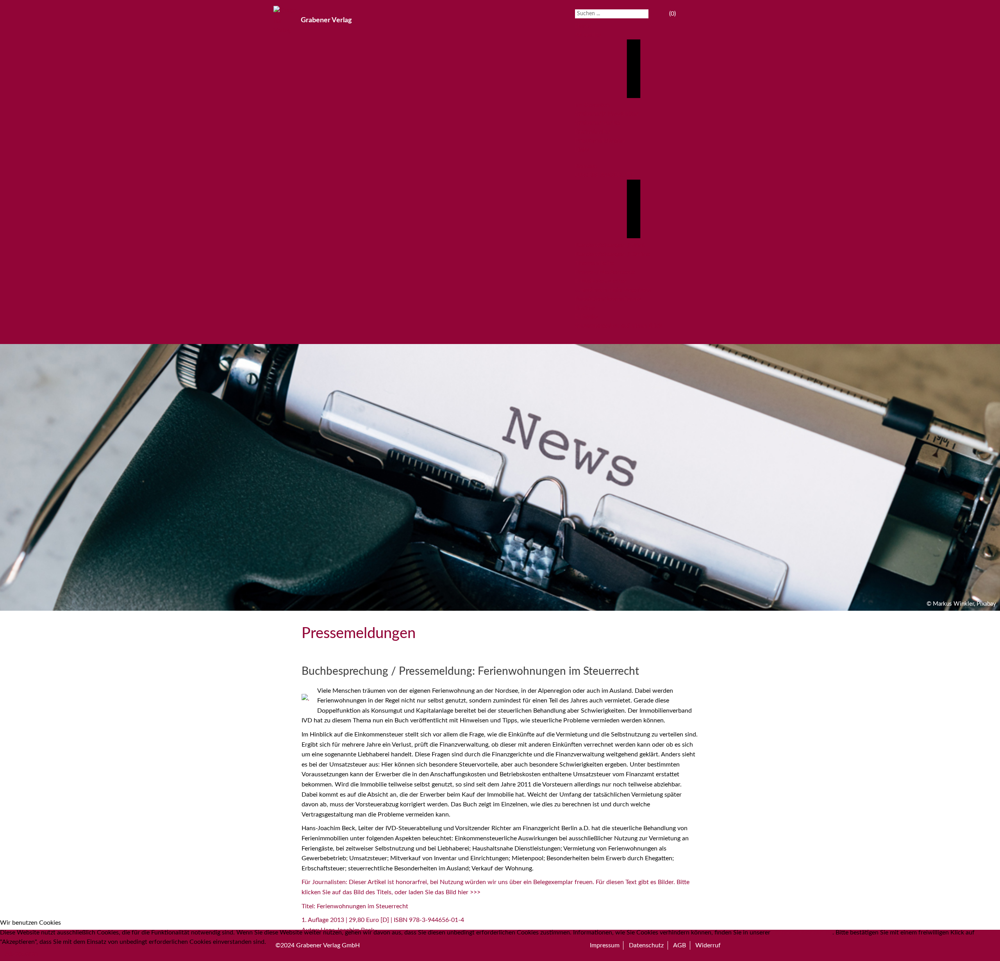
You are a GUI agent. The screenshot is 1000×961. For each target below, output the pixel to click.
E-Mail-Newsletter (601, 281)
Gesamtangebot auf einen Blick (618, 326)
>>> (475, 892)
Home (583, 26)
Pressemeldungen (600, 140)
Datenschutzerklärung (802, 932)
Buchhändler (593, 131)
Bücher (585, 308)
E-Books (586, 317)
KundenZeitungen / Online (612, 254)
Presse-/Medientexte (605, 272)
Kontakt (586, 166)
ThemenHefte (594, 263)
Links (582, 149)
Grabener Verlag (597, 122)
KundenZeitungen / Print (610, 245)
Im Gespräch (592, 105)
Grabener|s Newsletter (607, 114)
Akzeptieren (21, 953)
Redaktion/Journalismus (608, 299)
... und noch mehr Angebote (613, 290)
